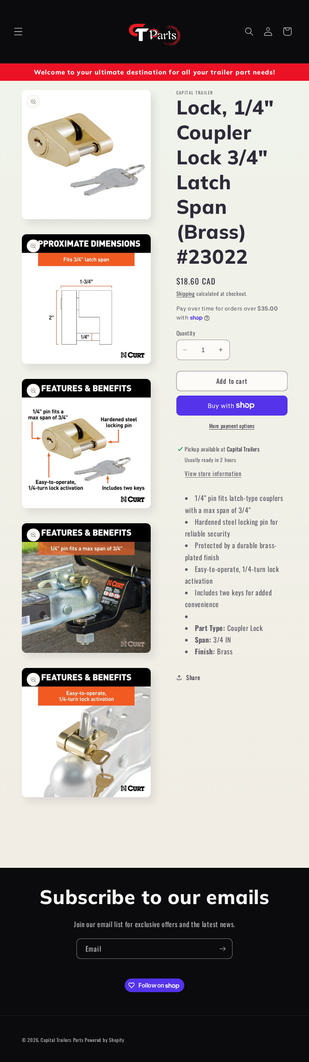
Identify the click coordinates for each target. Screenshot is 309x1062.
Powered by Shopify (104, 1039)
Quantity (186, 333)
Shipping (185, 293)
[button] (18, 31)
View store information (213, 473)
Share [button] (193, 677)
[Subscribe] (222, 948)
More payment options (232, 426)
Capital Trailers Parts (62, 1039)
